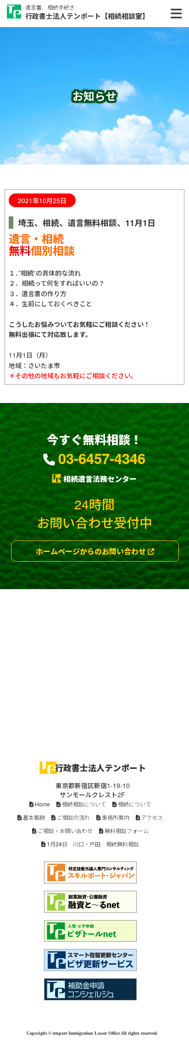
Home (41, 804)
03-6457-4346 (101, 458)
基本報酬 (33, 817)
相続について (134, 804)
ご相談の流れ (73, 817)
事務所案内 (114, 817)
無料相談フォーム (126, 830)
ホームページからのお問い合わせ (92, 551)
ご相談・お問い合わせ (64, 830)
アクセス (151, 817)
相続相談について (83, 804)
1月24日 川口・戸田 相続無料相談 (92, 844)
